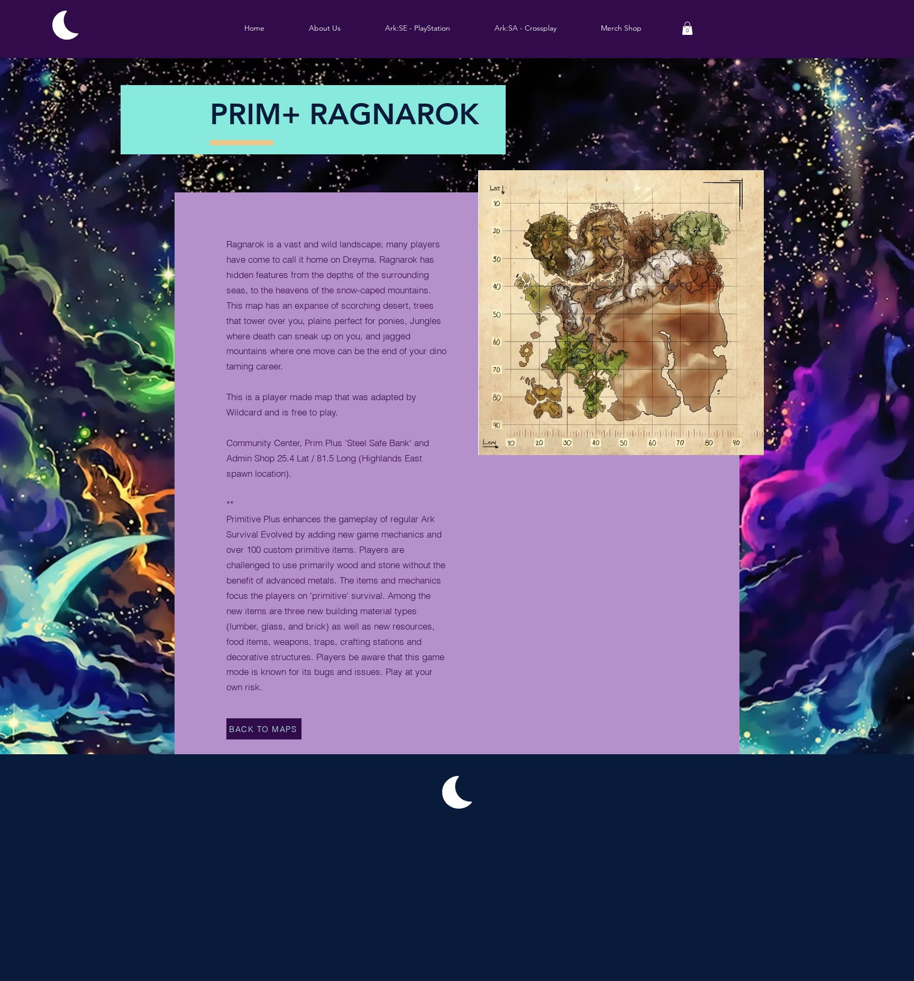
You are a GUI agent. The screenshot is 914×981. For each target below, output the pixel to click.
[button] (417, 28)
